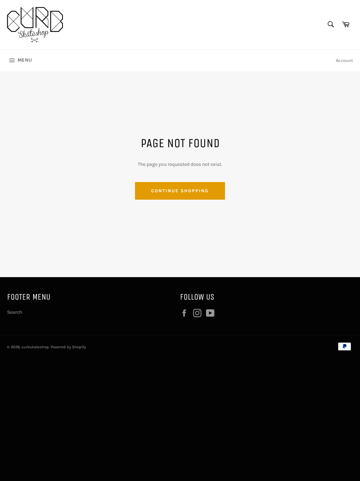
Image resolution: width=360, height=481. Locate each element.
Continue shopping (179, 190)
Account (344, 60)
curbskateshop (35, 347)
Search (14, 312)
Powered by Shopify (68, 347)
